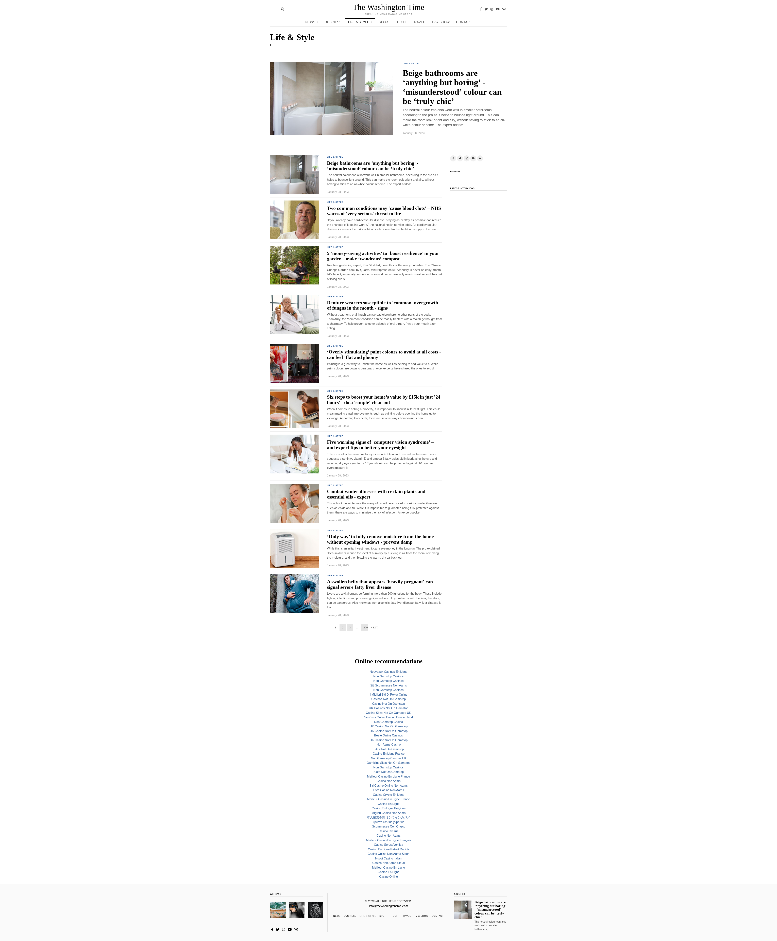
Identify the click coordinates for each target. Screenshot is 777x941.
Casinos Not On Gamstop (388, 699)
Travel (418, 22)
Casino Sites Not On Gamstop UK (388, 712)
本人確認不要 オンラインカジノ (388, 817)
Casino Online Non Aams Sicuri (388, 853)
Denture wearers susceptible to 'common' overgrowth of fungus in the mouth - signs (382, 305)
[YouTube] (498, 9)
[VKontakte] (504, 9)
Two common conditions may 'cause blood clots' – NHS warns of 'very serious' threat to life (384, 210)
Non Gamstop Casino (388, 722)
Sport (384, 22)
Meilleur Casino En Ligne (388, 867)
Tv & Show (440, 22)
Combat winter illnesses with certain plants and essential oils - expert (376, 494)
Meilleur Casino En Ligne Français (388, 840)
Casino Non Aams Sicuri (388, 863)
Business (333, 22)
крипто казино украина (388, 822)
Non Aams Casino (389, 744)
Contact (464, 22)
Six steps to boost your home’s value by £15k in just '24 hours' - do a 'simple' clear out (383, 399)
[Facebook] (481, 9)
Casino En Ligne (388, 803)
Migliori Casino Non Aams (389, 813)
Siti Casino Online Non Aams (388, 785)
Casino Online (388, 876)
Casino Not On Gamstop (388, 703)
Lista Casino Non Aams (388, 790)
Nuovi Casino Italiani (388, 858)
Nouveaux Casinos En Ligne (388, 671)
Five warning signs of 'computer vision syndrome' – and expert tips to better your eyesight (380, 444)
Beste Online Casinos (388, 735)
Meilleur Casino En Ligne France (388, 776)
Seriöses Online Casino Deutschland (388, 717)
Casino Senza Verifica (388, 844)
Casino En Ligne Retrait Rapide (388, 849)
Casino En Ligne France (388, 753)
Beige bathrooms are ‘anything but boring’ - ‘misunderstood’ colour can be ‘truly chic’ (452, 87)
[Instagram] (491, 9)
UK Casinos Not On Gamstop (388, 708)
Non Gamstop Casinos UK (388, 758)
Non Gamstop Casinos (388, 676)
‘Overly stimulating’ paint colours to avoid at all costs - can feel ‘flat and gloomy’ (384, 354)
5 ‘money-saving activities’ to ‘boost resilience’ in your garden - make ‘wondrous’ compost (383, 255)
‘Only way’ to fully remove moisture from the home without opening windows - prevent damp (380, 539)
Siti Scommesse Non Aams (388, 685)
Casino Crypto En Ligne (388, 794)
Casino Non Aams (389, 781)
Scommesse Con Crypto (388, 826)
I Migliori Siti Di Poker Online (388, 694)
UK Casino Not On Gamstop (389, 726)
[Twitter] (486, 9)
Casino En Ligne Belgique (388, 808)
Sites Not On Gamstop (389, 749)
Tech (401, 22)
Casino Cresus (388, 831)
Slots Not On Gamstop (389, 771)
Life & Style (358, 22)
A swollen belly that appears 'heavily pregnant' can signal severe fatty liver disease (380, 584)
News (310, 22)
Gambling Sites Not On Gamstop (388, 762)
